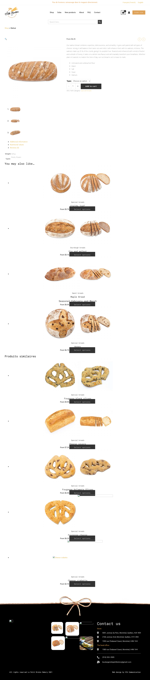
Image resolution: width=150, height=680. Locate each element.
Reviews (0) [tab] (14, 148)
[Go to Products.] (7, 28)
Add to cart (91, 86)
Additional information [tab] (19, 142)
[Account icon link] (129, 12)
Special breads (86, 90)
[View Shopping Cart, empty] (123, 12)
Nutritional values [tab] (17, 145)
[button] (138, 12)
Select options (82, 209)
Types (69, 81)
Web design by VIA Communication (126, 672)
